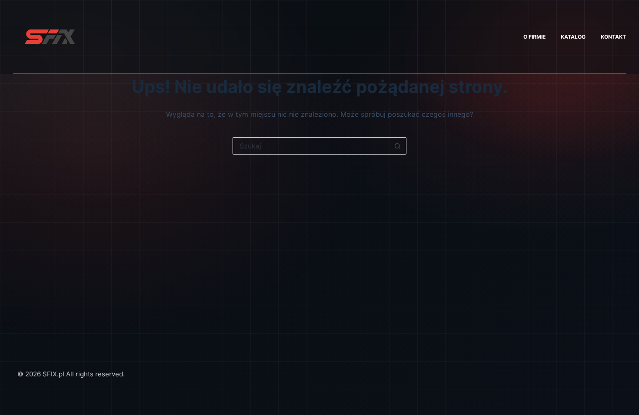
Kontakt (613, 36)
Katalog (573, 36)
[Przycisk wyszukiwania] (397, 146)
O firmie (534, 36)
